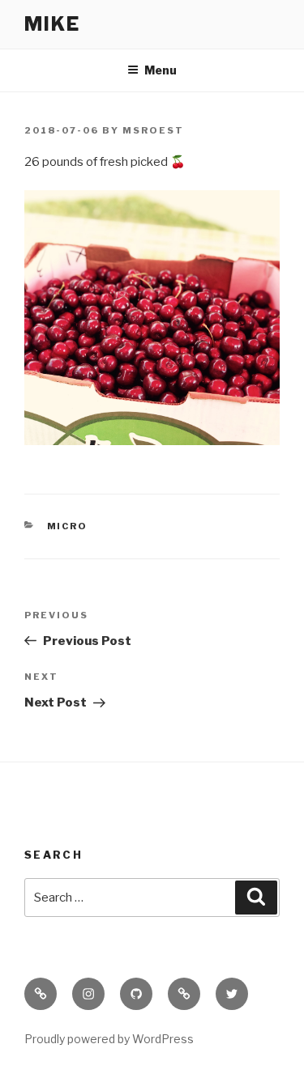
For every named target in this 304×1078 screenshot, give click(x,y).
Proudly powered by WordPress (109, 1039)
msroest (153, 130)
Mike (52, 24)
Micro (67, 526)
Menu (160, 70)
